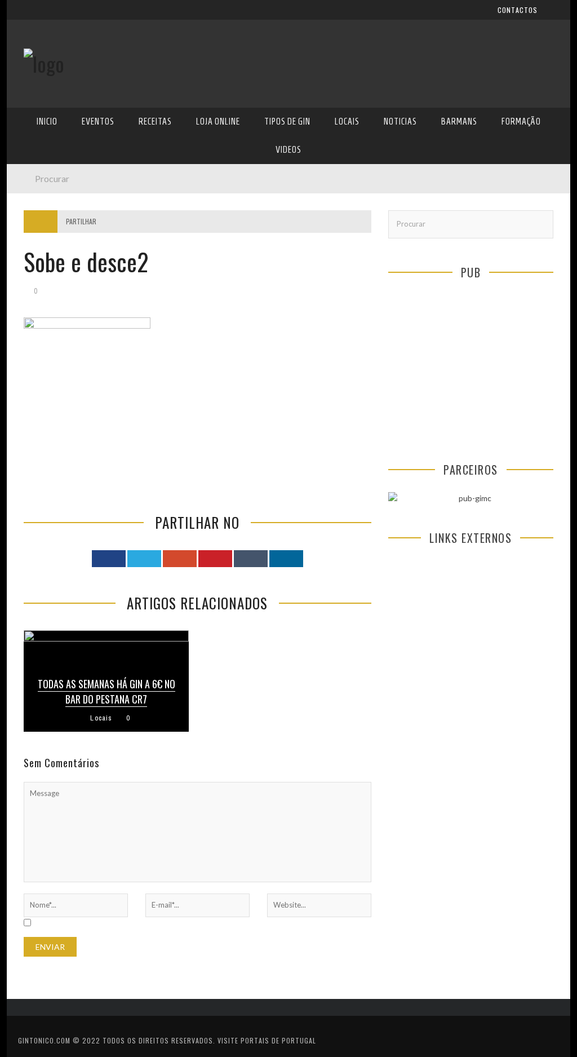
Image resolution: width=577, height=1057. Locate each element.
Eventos (98, 121)
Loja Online (45, 205)
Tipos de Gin (47, 228)
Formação (43, 320)
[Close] (24, 17)
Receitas (40, 182)
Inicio (47, 121)
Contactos (45, 75)
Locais (36, 251)
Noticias (40, 274)
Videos (36, 344)
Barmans (40, 297)
